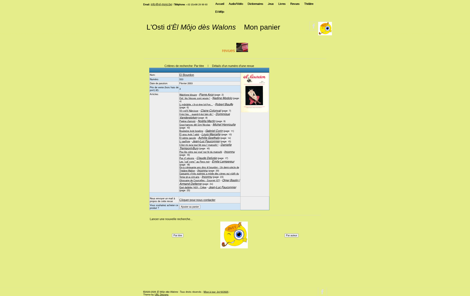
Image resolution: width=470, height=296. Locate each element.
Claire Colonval (210, 110)
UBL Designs (162, 294)
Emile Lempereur (223, 161)
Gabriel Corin (214, 131)
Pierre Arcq (206, 94)
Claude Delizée (206, 158)
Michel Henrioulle (224, 124)
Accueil (219, 4)
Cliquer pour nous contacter (197, 200)
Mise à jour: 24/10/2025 (216, 291)
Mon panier (262, 27)
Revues (295, 4)
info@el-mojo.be (161, 4)
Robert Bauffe (224, 104)
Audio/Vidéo (236, 4)
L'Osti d (191, 27)
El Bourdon (186, 75)
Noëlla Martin (206, 121)
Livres (282, 4)
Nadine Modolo (222, 98)
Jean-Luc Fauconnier (206, 141)
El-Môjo (219, 11)
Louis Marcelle (210, 134)
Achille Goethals (209, 138)
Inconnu (229, 152)
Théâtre (308, 4)
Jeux (271, 4)
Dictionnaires (255, 4)
